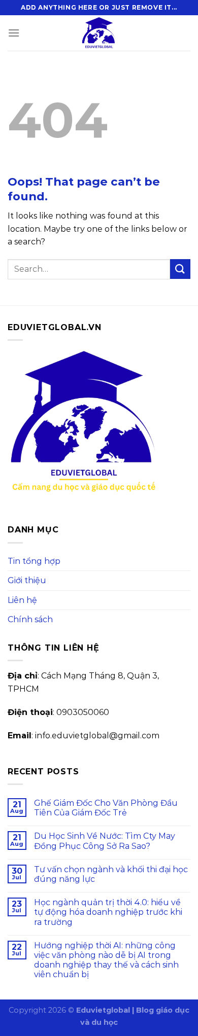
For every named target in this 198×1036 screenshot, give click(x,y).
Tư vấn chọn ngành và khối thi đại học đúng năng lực (111, 874)
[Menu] (14, 32)
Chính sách (30, 619)
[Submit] (180, 269)
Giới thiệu (27, 580)
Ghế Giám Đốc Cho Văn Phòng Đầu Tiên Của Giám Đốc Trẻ (106, 807)
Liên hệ (22, 600)
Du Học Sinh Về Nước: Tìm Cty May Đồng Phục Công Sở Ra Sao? (104, 840)
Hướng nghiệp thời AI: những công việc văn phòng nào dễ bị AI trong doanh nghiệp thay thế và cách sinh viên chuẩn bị (106, 960)
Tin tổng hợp (34, 561)
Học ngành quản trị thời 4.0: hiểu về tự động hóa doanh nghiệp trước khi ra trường (108, 912)
